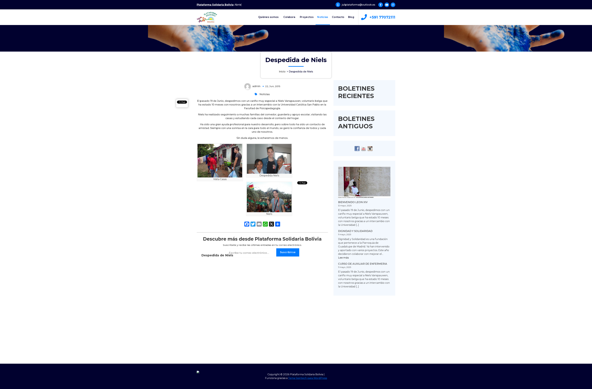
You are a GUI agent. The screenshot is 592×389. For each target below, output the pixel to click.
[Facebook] (247, 224)
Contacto (338, 17)
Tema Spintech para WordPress (307, 378)
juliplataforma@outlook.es (358, 4)
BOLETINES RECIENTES (356, 92)
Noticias (322, 17)
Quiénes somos (268, 17)
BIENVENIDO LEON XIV (353, 202)
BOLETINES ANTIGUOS (356, 122)
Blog (351, 17)
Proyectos (307, 17)
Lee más (343, 258)
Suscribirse (288, 252)
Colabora (289, 17)
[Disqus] (262, 308)
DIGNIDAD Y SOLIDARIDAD (355, 231)
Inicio (282, 71)
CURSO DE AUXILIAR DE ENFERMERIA (362, 263)
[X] (271, 224)
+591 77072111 (382, 17)
